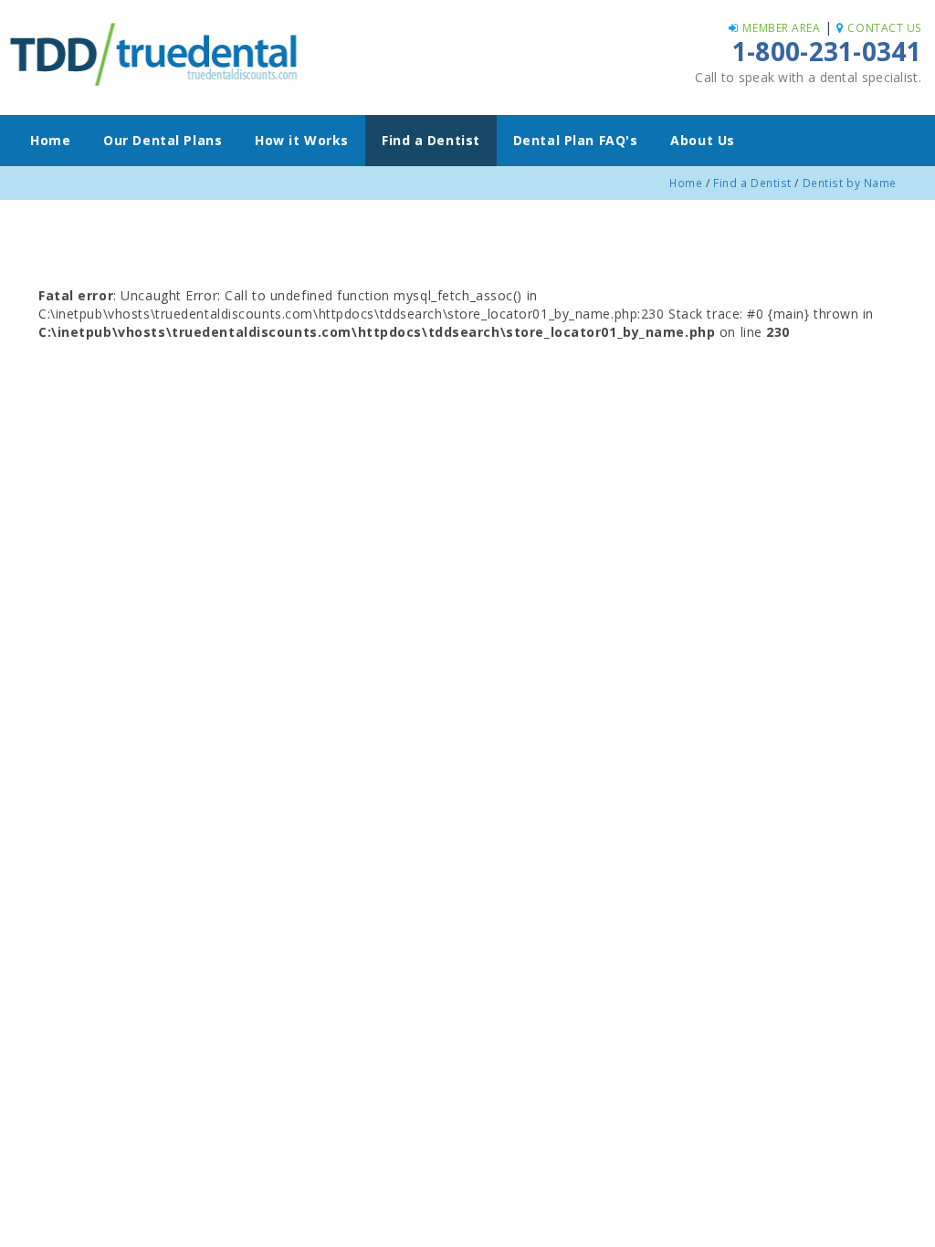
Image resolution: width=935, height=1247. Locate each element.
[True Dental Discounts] (155, 51)
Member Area (781, 28)
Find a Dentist (431, 140)
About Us (702, 140)
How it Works (302, 140)
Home (50, 140)
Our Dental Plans (162, 140)
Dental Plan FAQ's (575, 140)
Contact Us (884, 28)
